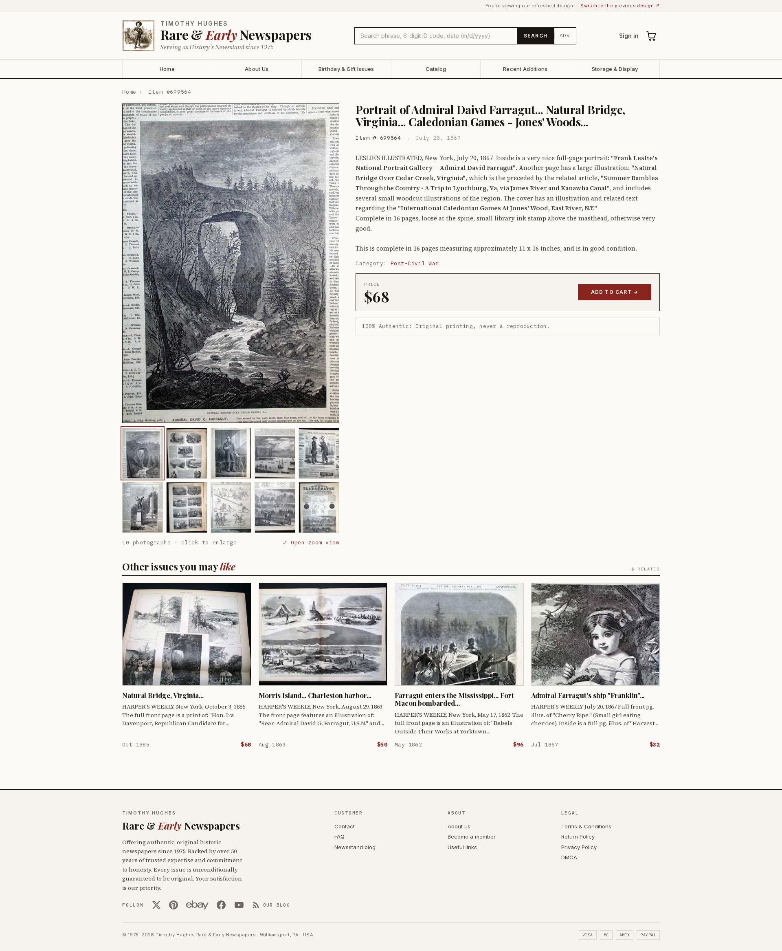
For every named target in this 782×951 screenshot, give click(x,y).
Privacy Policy (579, 847)
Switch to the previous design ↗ (620, 6)
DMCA (569, 857)
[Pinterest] (173, 904)
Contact (344, 826)
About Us (256, 69)
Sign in (629, 35)
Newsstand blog (355, 847)
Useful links (462, 847)
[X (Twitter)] (156, 904)
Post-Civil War (415, 263)
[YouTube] (239, 904)
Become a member (472, 836)
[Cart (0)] (652, 36)
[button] (230, 263)
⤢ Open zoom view (311, 542)
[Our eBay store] (197, 904)
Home (167, 69)
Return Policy (578, 836)
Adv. (565, 35)
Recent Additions (525, 69)
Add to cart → (615, 292)
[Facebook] (221, 904)
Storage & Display (615, 69)
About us (459, 826)
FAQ (339, 836)
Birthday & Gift (346, 69)
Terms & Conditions (586, 826)
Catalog (436, 69)
